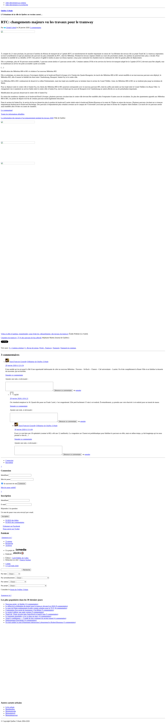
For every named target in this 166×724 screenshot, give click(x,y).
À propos (8, 541)
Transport (56, 348)
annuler (78, 390)
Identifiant (4, 475)
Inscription (9, 462)
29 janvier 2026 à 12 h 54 (14, 365)
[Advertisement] (10, 663)
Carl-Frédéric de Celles (20, 558)
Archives (8, 545)
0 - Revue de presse (32, 348)
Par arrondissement (7, 578)
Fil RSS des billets (12, 520)
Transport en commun (68, 348)
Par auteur (4, 582)
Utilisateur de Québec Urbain (37, 362)
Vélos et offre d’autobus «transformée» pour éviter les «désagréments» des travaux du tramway (35, 334)
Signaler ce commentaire (14, 375)
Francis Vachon (25, 560)
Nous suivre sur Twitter (11, 529)
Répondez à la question (9, 508)
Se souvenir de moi (10, 484)
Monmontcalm (10, 711)
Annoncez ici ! (6, 538)
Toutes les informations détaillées (12, 114)
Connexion (9, 460)
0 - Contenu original (16, 348)
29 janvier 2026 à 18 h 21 (19, 398)
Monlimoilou (10, 709)
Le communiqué (7, 110)
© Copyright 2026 (12, 566)
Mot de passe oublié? (8, 487)
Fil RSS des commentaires (14, 522)
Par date (4, 574)
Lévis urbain (9, 707)
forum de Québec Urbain (19, 590)
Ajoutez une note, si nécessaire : (16, 379)
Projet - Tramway (45, 348)
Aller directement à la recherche (16, 5)
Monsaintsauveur (11, 715)
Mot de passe (5, 479)
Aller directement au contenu (15, 3)
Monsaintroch (10, 713)
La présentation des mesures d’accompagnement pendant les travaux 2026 (27, 118)
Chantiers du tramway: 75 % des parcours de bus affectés (21, 338)
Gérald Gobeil (11, 28)
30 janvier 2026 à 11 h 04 (23, 429)
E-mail (3, 504)
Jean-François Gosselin (18, 362)
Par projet (4, 586)
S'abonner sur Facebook (11, 526)
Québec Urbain (7, 11)
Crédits (8, 564)
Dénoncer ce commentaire (63, 390)
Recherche (9, 543)
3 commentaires (35, 28)
